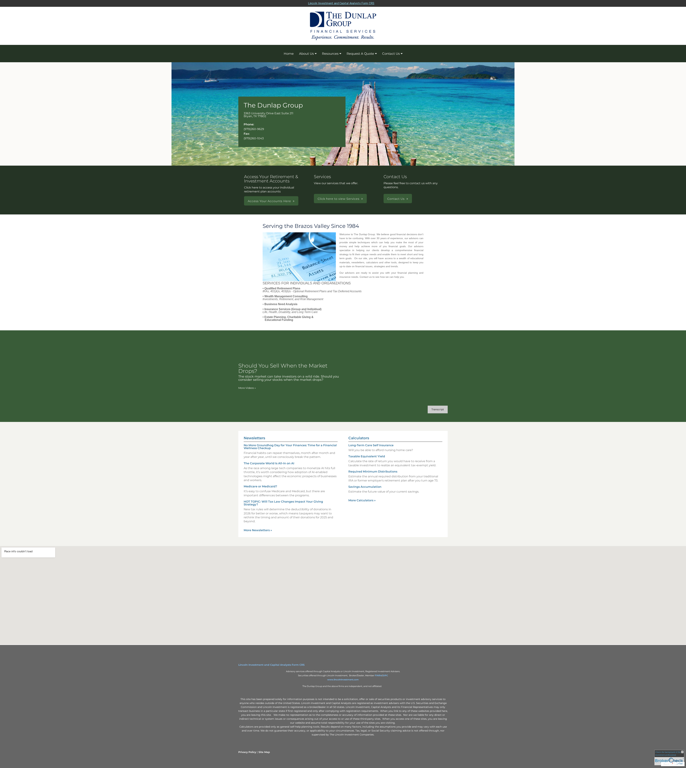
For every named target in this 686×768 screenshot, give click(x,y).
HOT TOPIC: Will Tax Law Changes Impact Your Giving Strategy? (283, 503)
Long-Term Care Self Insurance (371, 445)
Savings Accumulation (364, 486)
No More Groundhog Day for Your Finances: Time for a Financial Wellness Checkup (290, 447)
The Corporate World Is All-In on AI (269, 463)
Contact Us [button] (396, 198)
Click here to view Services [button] (338, 198)
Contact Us (391, 54)
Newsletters (254, 438)
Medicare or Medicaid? (260, 486)
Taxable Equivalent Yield (366, 456)
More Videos (247, 388)
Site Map (264, 752)
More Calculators (362, 500)
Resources (330, 54)
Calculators (358, 438)
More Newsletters (258, 530)
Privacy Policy (247, 752)
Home (289, 54)
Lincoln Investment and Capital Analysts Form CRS (341, 3)
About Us (306, 54)
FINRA (378, 675)
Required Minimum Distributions (372, 471)
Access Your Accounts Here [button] (269, 201)
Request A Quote (360, 54)
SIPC (385, 675)
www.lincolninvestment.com (343, 679)
